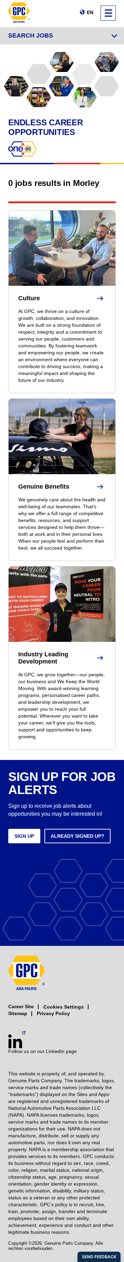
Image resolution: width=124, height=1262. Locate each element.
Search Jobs (30, 35)
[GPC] (19, 13)
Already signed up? (77, 836)
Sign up (24, 836)
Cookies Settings (63, 1007)
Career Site (21, 1006)
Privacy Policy (53, 1013)
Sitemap (17, 1013)
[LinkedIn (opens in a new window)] (15, 1041)
